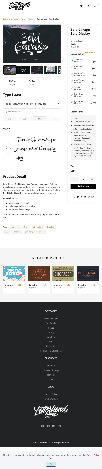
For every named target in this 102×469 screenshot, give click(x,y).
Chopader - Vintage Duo (58, 285)
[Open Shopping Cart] (81, 6)
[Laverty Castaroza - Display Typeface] (39, 273)
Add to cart (83, 186)
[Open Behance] (53, 427)
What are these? (90, 52)
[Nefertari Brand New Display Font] (88, 273)
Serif (51, 341)
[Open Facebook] (42, 427)
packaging (29, 232)
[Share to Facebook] (82, 196)
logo (6, 232)
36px (25, 118)
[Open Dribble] (59, 427)
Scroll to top (99, 319)
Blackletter (51, 346)
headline (50, 227)
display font (38, 227)
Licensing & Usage (51, 370)
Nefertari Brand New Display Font (82, 285)
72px (54, 118)
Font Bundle (51, 323)
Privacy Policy (51, 394)
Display (8, 288)
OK (51, 464)
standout (41, 232)
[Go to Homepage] (19, 10)
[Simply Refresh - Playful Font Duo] (14, 273)
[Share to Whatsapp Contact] (92, 196)
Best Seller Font (51, 318)
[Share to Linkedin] (78, 196)
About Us (51, 365)
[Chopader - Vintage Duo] (63, 273)
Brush (26, 227)
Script (51, 327)
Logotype (17, 232)
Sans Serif (51, 337)
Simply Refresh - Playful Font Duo (9, 285)
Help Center (51, 374)
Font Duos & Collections (51, 350)
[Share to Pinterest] (89, 196)
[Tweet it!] (85, 196)
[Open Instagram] (48, 427)
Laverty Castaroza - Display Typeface (33, 285)
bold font (15, 227)
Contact (51, 379)
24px (10, 118)
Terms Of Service (51, 398)
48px (40, 118)
